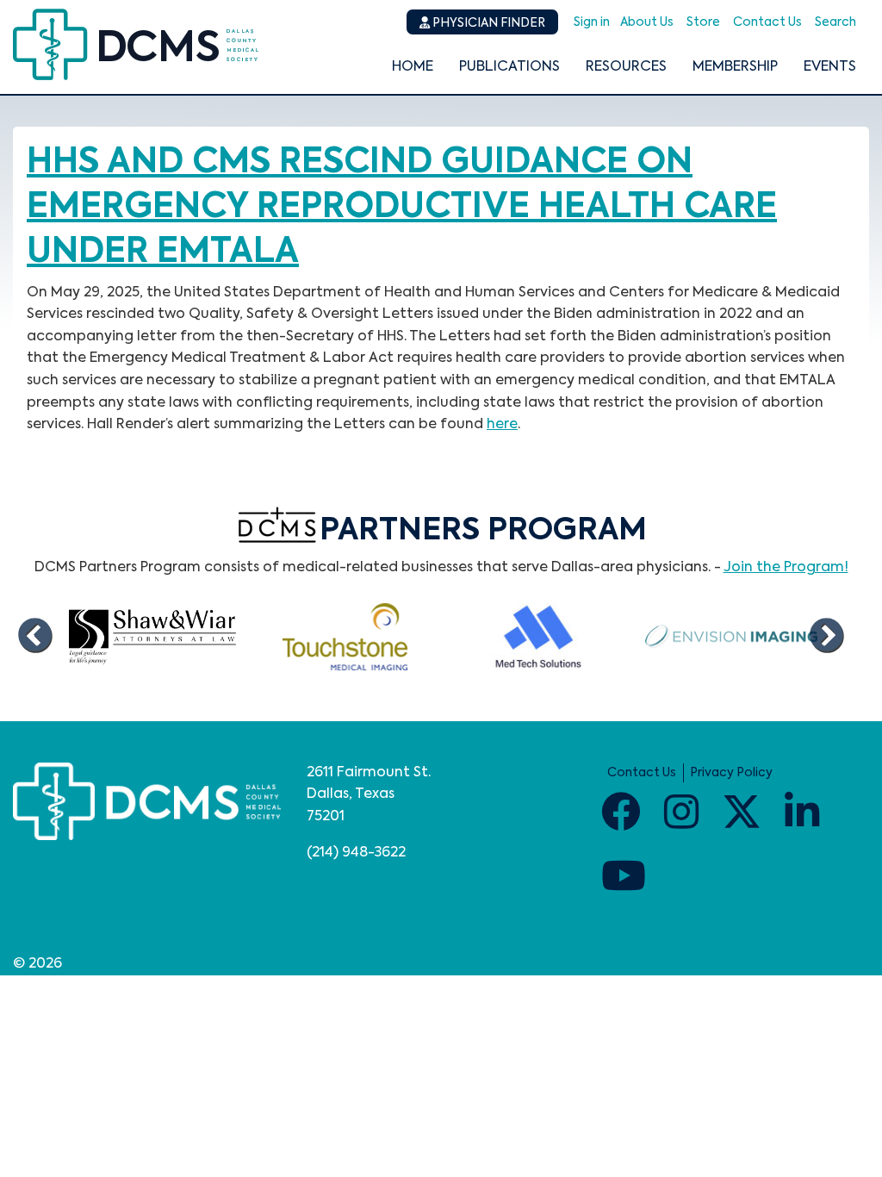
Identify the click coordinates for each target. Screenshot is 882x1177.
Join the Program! (786, 568)
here (502, 425)
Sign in (592, 22)
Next (826, 636)
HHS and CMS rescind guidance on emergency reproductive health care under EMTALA (402, 208)
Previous (34, 636)
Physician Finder (487, 23)
